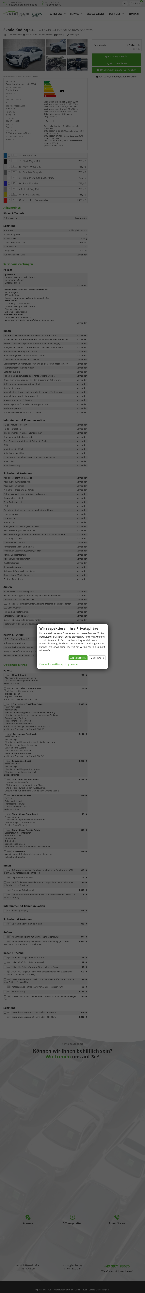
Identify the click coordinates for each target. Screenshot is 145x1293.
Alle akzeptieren (78, 657)
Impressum (71, 664)
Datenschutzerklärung (51, 664)
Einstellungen (97, 657)
